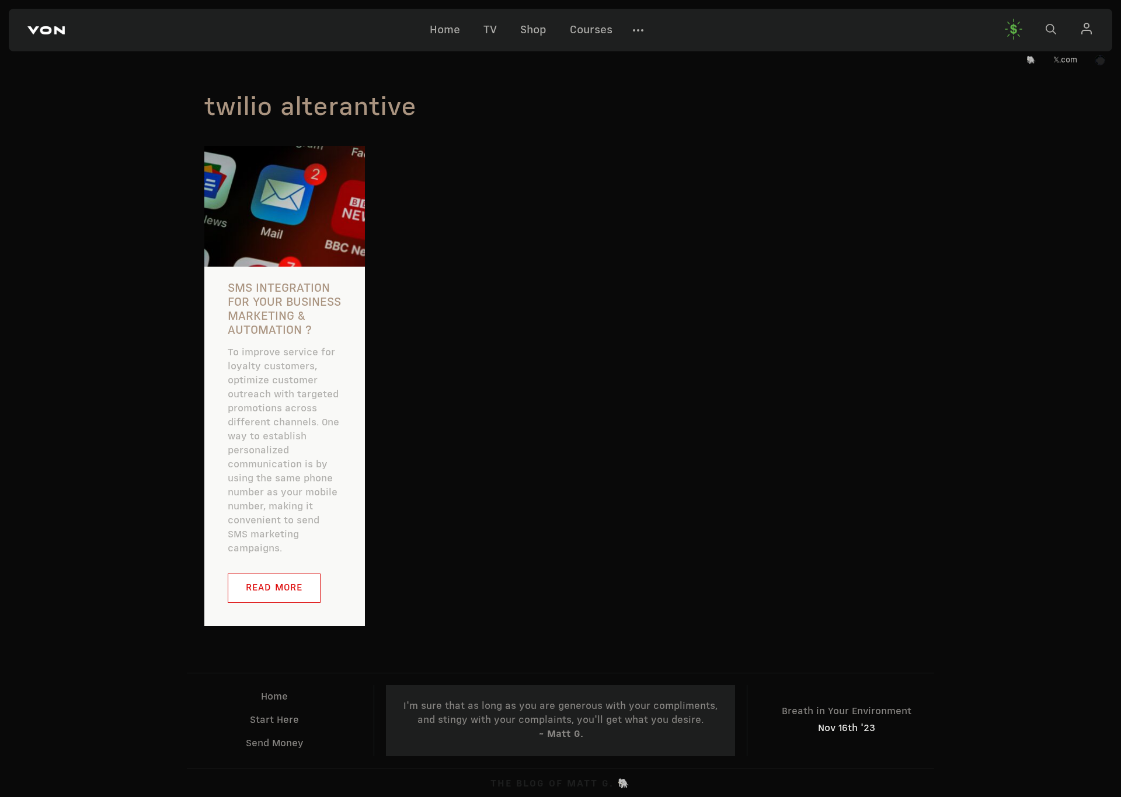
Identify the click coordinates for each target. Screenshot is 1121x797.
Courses (591, 30)
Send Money (275, 743)
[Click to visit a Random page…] (1100, 60)
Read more (274, 587)
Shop (533, 30)
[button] (46, 30)
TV (490, 30)
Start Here (274, 720)
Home (445, 30)
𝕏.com (1065, 60)
